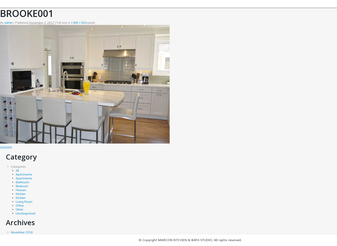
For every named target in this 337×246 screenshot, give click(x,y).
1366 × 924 (79, 23)
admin (8, 23)
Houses (21, 190)
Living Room (24, 202)
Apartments (24, 174)
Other (19, 209)
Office (20, 205)
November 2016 (22, 232)
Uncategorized (25, 213)
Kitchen (21, 194)
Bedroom (22, 186)
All (17, 170)
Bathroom (22, 182)
